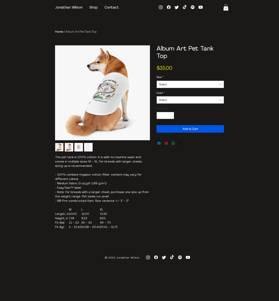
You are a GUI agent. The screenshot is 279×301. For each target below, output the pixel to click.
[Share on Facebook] (159, 153)
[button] (226, 7)
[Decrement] (159, 125)
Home (59, 31)
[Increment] (171, 125)
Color (161, 102)
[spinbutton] (165, 125)
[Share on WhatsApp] (173, 153)
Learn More (185, 79)
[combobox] (190, 94)
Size (160, 86)
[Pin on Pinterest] (166, 153)
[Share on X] (180, 153)
